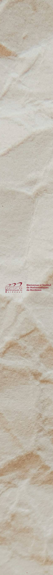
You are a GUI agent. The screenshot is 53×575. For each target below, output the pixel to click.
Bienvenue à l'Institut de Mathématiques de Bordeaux (38, 287)
